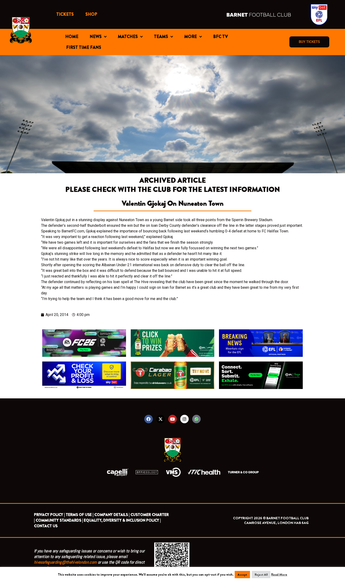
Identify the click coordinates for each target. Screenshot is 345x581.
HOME (71, 37)
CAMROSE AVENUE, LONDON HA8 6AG (276, 522)
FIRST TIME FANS (83, 47)
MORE (190, 37)
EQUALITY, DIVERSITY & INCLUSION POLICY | (122, 520)
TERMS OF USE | (79, 514)
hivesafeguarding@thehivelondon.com (65, 562)
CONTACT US (46, 526)
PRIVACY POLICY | (49, 514)
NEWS (96, 37)
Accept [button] (242, 574)
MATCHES (128, 37)
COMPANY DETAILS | (112, 514)
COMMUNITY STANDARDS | (59, 520)
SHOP (91, 14)
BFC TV (220, 37)
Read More (279, 574)
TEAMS (161, 37)
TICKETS (65, 14)
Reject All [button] (261, 574)
